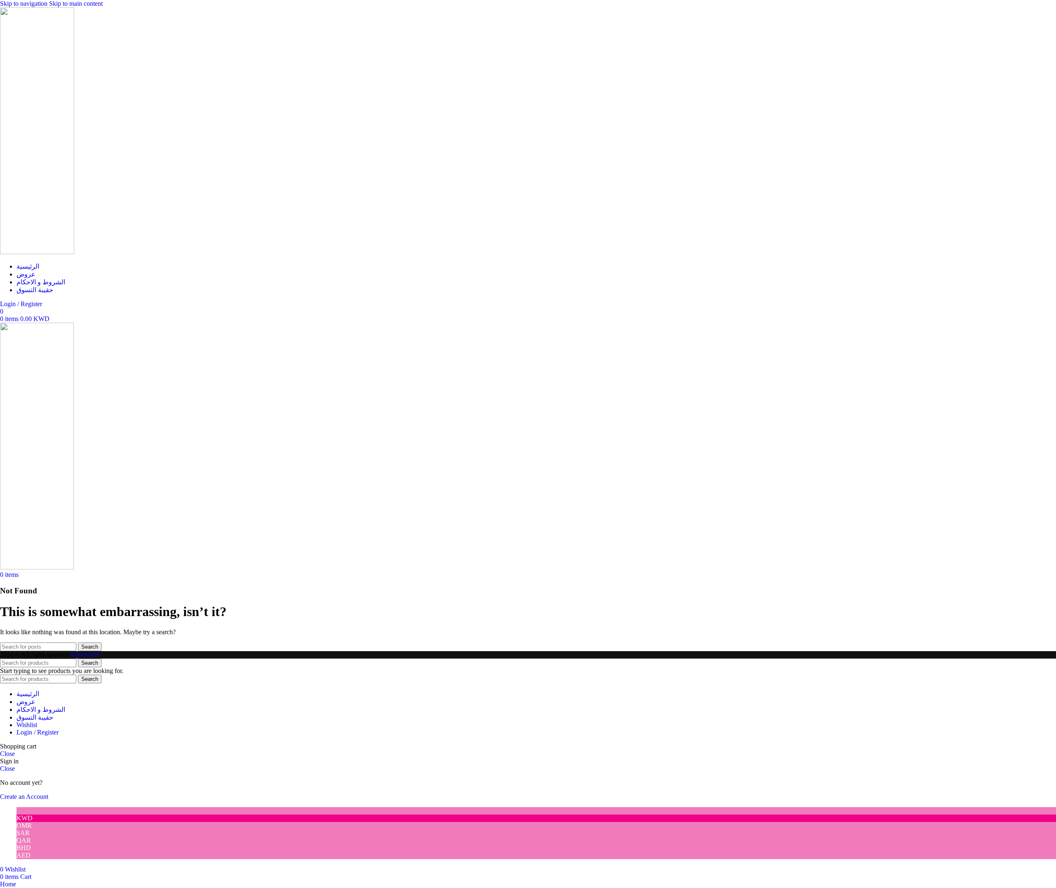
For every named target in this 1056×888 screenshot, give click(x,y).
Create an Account (24, 796)
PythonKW (85, 654)
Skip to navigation (24, 3)
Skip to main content (76, 3)
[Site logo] (37, 251)
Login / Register (37, 732)
